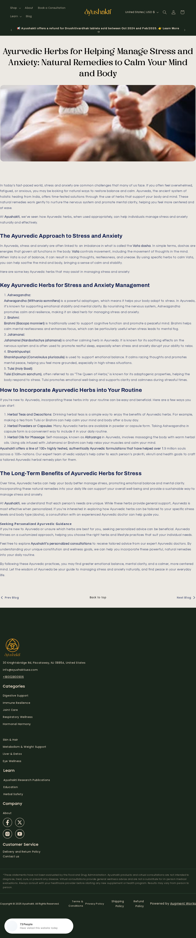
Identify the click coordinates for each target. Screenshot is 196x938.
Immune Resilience (16, 703)
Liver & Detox (12, 754)
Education (10, 787)
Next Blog (184, 597)
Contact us (11, 856)
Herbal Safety (13, 794)
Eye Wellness (12, 761)
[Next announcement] (184, 30)
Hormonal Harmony (17, 724)
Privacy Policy (94, 904)
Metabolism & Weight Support (24, 747)
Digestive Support (16, 695)
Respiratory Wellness (18, 717)
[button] (15, 8)
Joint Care (10, 710)
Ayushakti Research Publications (26, 780)
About (7, 813)
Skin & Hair (10, 740)
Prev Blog (12, 597)
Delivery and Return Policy (21, 852)
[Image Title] (7, 822)
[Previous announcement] (11, 30)
